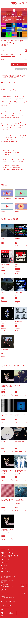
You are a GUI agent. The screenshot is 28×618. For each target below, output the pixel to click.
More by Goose (10, 219)
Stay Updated (10, 556)
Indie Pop (8, 56)
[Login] (26, 3)
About (5, 562)
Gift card (7, 553)
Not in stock (22, 69)
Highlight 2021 (13, 54)
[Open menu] (2, 3)
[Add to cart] (12, 245)
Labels (5, 559)
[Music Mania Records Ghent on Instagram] (5, 601)
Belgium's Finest (5, 54)
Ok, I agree (11, 613)
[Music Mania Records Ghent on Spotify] (10, 601)
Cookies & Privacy (5, 607)
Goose (4, 45)
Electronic (19, 54)
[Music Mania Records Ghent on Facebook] (1, 601)
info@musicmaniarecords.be (8, 576)
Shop (10, 550)
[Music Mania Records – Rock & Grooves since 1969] (14, 3)
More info (2, 615)
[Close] (24, 10)
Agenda (5, 568)
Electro (13, 56)
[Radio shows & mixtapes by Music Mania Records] (14, 601)
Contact (6, 572)
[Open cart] (23, 3)
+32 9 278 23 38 (4, 577)
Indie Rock (3, 56)
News (4, 565)
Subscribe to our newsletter (7, 597)
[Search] (20, 3)
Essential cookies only (22, 613)
